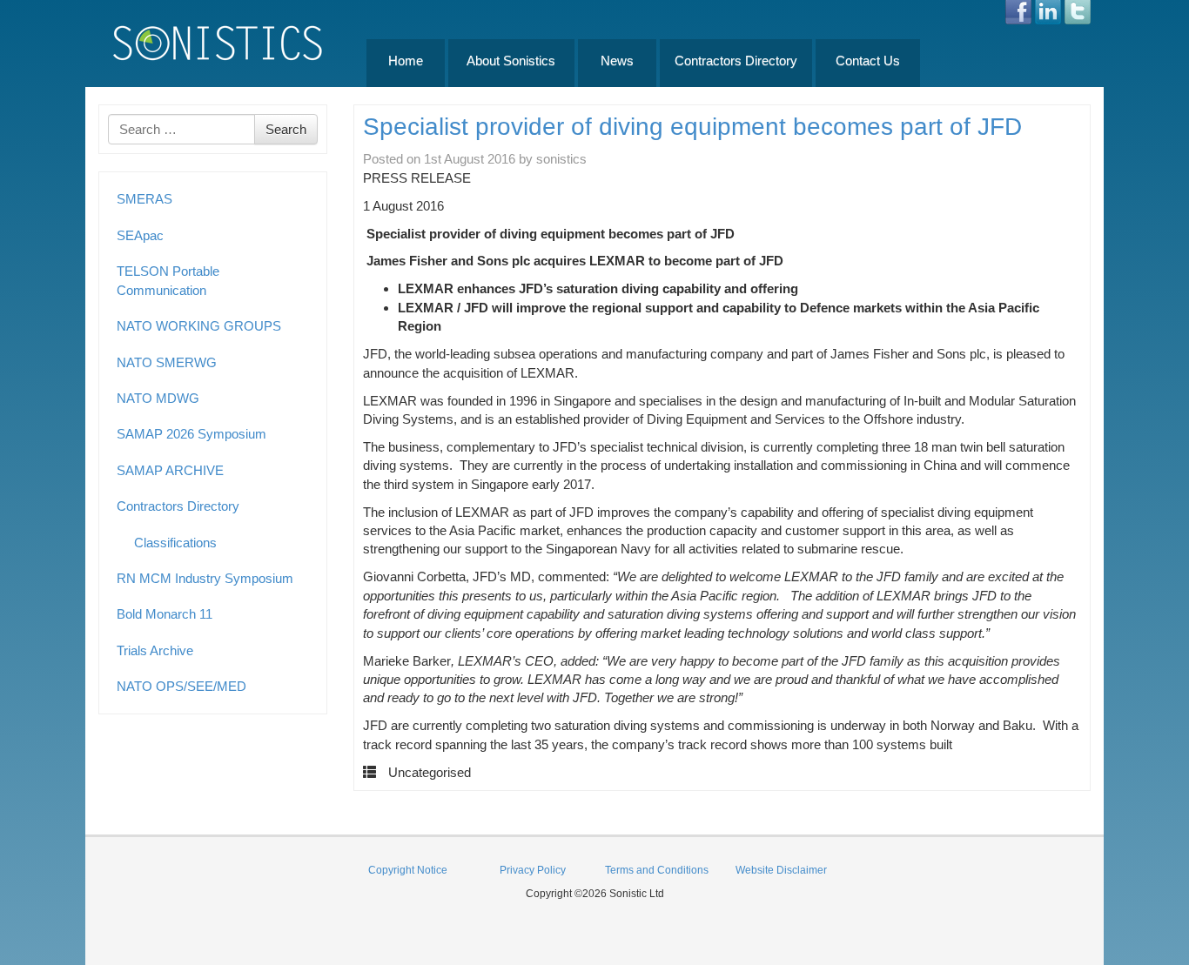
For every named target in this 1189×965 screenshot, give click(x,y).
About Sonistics (511, 60)
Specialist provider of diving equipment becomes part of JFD (692, 126)
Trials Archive (155, 650)
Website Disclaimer (781, 870)
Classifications (175, 542)
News (617, 60)
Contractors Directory (736, 60)
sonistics (561, 158)
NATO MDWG (158, 398)
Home (405, 60)
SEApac (140, 235)
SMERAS (144, 198)
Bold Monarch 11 (164, 613)
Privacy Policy (533, 870)
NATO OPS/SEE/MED (181, 686)
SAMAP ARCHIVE (170, 470)
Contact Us (868, 60)
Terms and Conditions (657, 870)
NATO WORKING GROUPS (199, 325)
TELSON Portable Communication (168, 280)
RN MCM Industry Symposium (205, 578)
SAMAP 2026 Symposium (191, 433)
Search (285, 129)
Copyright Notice (407, 870)
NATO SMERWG (167, 362)
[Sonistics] (218, 42)
